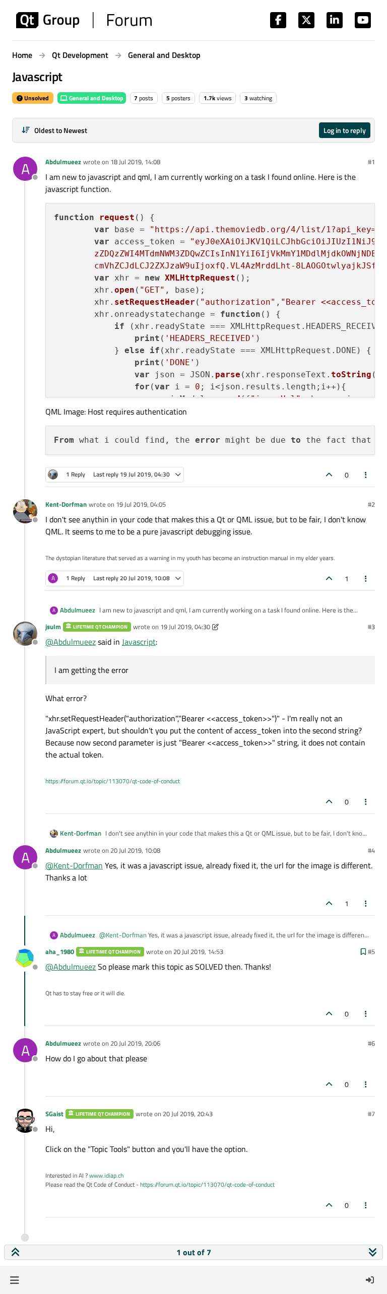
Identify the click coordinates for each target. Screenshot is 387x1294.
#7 (371, 1114)
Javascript (139, 642)
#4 (371, 850)
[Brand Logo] (84, 20)
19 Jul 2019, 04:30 (185, 627)
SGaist (54, 1114)
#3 (371, 627)
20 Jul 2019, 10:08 (135, 850)
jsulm (53, 627)
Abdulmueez (63, 162)
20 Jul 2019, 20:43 (188, 1114)
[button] (14, 1280)
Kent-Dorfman (66, 504)
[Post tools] (366, 475)
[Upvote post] (329, 475)
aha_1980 (59, 951)
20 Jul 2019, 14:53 (198, 951)
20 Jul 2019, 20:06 (135, 1043)
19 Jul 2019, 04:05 (141, 504)
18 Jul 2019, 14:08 (135, 162)
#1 (371, 162)
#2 (371, 504)
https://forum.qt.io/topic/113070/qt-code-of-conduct (112, 781)
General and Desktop (95, 98)
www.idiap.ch (106, 1175)
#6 (371, 1043)
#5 (371, 951)
